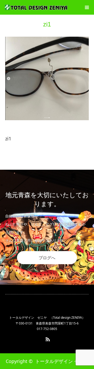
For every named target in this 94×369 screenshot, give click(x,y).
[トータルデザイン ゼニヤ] (36, 7)
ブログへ (47, 257)
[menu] (86, 7)
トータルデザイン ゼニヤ (61, 361)
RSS (47, 338)
